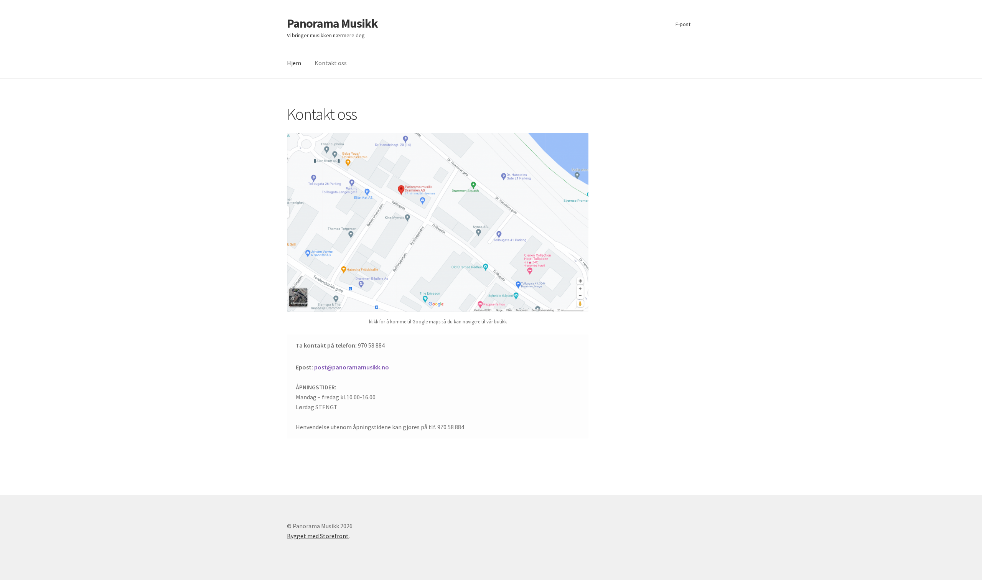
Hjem (294, 63)
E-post (683, 24)
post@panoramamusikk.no (351, 367)
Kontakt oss (331, 63)
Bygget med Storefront (318, 536)
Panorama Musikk (332, 23)
